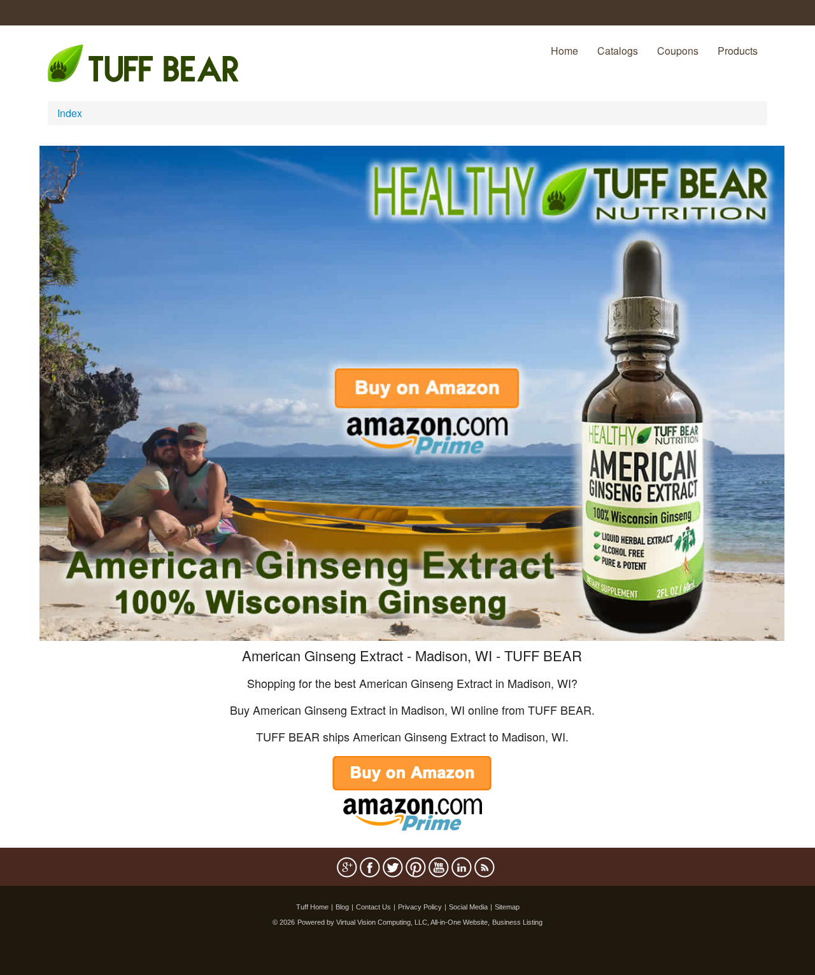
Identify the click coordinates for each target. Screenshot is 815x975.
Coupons (677, 50)
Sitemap (507, 907)
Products (738, 50)
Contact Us (373, 907)
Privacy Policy (420, 907)
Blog (342, 907)
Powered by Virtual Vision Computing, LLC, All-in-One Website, (393, 922)
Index (69, 113)
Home (564, 50)
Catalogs (617, 50)
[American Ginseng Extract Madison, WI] (411, 391)
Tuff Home (312, 907)
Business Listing (517, 922)
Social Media (468, 907)
